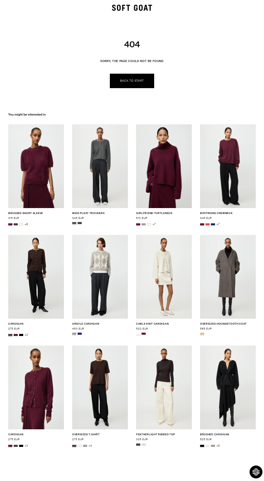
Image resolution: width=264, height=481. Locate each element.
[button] (256, 471)
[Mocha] (16, 224)
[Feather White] (21, 224)
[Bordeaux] (10, 224)
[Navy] (213, 224)
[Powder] (207, 446)
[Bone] (144, 445)
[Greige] (144, 224)
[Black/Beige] (202, 334)
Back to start (132, 80)
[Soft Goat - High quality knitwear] (132, 8)
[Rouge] (207, 224)
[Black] (21, 335)
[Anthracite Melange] (74, 223)
